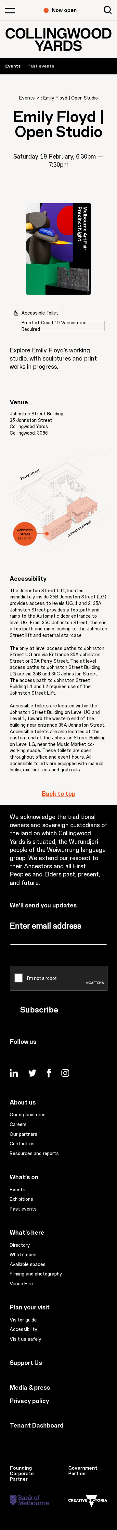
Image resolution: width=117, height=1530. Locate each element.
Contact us (22, 1144)
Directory (20, 1245)
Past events (40, 66)
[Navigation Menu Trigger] (10, 10)
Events (27, 98)
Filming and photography (36, 1274)
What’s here (27, 1233)
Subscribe (39, 1010)
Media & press (30, 1388)
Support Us (26, 1363)
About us (23, 1102)
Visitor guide (23, 1320)
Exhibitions (21, 1199)
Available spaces (28, 1264)
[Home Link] (58, 39)
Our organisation (28, 1115)
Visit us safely (25, 1339)
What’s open (23, 1255)
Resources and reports (34, 1153)
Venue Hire (21, 1284)
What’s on (24, 1177)
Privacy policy (29, 1401)
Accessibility (23, 1329)
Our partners (23, 1134)
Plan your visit (30, 1307)
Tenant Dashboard (37, 1426)
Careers (18, 1124)
